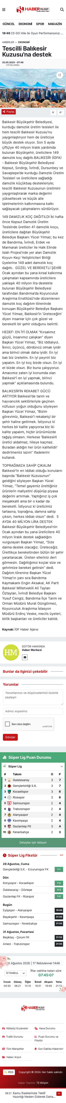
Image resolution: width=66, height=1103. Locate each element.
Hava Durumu (47, 1028)
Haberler (8, 42)
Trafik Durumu (14, 1036)
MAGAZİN (55, 24)
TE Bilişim (42, 1082)
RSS (10, 1072)
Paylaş (10, 111)
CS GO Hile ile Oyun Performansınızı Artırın (33, 33)
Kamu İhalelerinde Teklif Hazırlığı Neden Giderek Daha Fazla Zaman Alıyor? (33, 1096)
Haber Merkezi (32, 650)
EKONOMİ (25, 24)
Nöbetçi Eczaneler (17, 1028)
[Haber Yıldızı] (33, 9)
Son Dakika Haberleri (50, 1048)
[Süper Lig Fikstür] (61, 855)
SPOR (40, 24)
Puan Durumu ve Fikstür (47, 1038)
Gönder (10, 737)
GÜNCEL (9, 24)
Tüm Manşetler (15, 1048)
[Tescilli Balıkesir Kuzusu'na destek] (33, 88)
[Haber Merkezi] (11, 652)
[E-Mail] (25, 657)
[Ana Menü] (3, 9)
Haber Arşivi (13, 1057)
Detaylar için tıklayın (33, 842)
